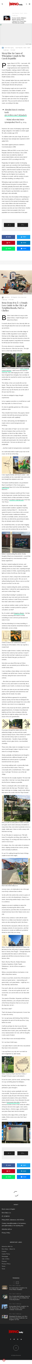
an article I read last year (16, 500)
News (13, 1285)
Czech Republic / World (17, 13)
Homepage (5, 1256)
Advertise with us (7, 1229)
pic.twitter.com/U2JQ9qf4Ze (16, 115)
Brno (10, 1285)
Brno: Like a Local (22, 297)
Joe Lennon (7, 297)
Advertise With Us (7, 1246)
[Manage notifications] (3, 1360)
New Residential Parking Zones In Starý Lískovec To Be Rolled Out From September (19, 1297)
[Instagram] (17, 1339)
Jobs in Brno (5, 1259)
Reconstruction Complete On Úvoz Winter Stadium (18, 1288)
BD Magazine (14, 297)
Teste (3, 1268)
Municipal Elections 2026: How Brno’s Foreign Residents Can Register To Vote (18, 1317)
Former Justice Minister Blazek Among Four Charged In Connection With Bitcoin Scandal (19, 20)
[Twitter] (14, 1339)
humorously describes (13, 1102)
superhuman (5, 487)
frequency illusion (19, 613)
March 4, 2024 (20, 122)
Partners (4, 1261)
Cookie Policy (6, 1254)
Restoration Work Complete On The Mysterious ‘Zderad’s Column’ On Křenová (18, 1307)
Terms (3, 1266)
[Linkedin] (21, 1339)
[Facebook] (10, 1339)
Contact (4, 1251)
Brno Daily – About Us (8, 1249)
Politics (25, 13)
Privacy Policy (6, 1232)
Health (28, 47)
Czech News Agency (9, 47)
